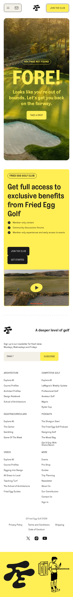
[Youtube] (44, 538)
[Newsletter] (16, 8)
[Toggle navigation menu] (8, 8)
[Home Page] (36, 8)
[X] (28, 538)
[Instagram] (36, 538)
